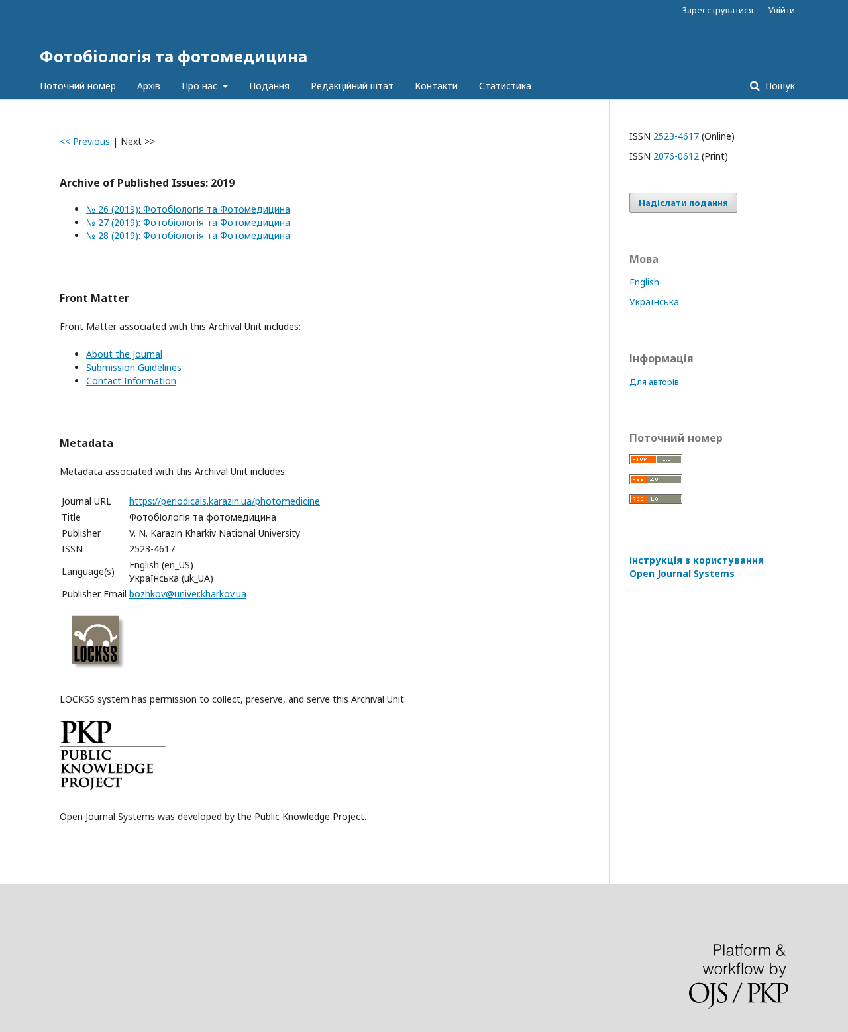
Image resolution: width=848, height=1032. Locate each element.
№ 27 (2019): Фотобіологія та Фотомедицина (188, 222)
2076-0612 (676, 156)
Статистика (505, 85)
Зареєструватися (717, 10)
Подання (269, 85)
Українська (654, 301)
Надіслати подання (683, 203)
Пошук (779, 85)
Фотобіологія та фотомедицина (173, 56)
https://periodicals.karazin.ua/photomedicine (224, 501)
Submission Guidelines (134, 367)
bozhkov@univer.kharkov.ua (187, 594)
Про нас (201, 85)
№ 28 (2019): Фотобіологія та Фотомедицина (188, 235)
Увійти (781, 10)
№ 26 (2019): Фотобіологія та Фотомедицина (188, 209)
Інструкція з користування (696, 567)
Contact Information (131, 380)
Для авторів (654, 381)
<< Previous (85, 141)
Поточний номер (78, 85)
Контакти (436, 85)
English (644, 282)
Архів (148, 85)
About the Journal (124, 354)
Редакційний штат (352, 85)
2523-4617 (676, 136)
